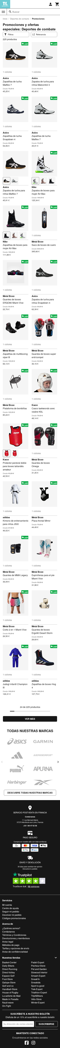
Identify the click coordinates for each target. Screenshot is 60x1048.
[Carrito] (57, 4)
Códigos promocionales (14, 918)
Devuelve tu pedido (30, 869)
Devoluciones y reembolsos (16, 938)
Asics (6, 78)
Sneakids (35, 982)
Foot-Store (7, 979)
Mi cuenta (7, 904)
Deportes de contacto (19, 18)
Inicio (5, 18)
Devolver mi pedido (11, 914)
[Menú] (3, 11)
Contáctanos (30, 817)
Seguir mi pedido (10, 911)
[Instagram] (33, 1043)
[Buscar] (10, 11)
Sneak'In (35, 979)
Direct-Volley (8, 972)
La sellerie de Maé (11, 995)
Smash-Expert (38, 975)
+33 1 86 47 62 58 (30, 825)
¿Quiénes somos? (11, 928)
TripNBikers (37, 995)
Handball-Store (9, 989)
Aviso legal (7, 941)
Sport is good (37, 985)
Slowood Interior (39, 972)
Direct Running (9, 969)
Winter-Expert (38, 1002)
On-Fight (6, 1005)
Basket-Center (9, 962)
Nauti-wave (8, 1002)
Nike (34, 187)
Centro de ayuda (10, 908)
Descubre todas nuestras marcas (30, 792)
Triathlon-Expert (39, 992)
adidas (6, 517)
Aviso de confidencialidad (15, 951)
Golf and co (8, 985)
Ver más (30, 718)
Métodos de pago (10, 945)
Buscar (15, 11)
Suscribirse (46, 1024)
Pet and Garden (39, 969)
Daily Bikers (8, 965)
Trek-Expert (36, 989)
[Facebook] (26, 1043)
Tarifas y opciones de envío (15, 948)
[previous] (2, 762)
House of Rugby (10, 992)
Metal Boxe (37, 241)
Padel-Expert (37, 962)
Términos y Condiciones (14, 935)
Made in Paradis (10, 999)
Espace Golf (8, 975)
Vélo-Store (36, 999)
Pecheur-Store (38, 965)
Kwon (35, 405)
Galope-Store (8, 982)
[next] (58, 762)
